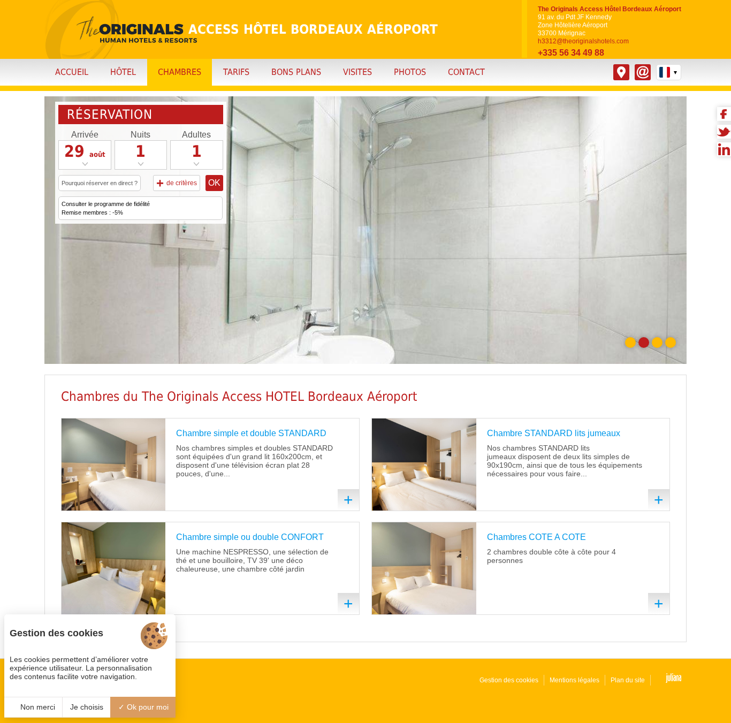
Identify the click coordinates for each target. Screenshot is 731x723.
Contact (466, 72)
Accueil (71, 72)
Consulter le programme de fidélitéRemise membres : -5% (106, 208)
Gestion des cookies (508, 680)
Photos (410, 72)
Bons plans (296, 72)
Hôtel (123, 72)
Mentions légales (574, 680)
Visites (357, 72)
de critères (176, 183)
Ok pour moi (147, 707)
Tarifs (236, 72)
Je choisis (86, 707)
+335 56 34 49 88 (571, 52)
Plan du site (628, 680)
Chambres (179, 72)
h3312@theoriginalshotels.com (583, 41)
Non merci (36, 707)
